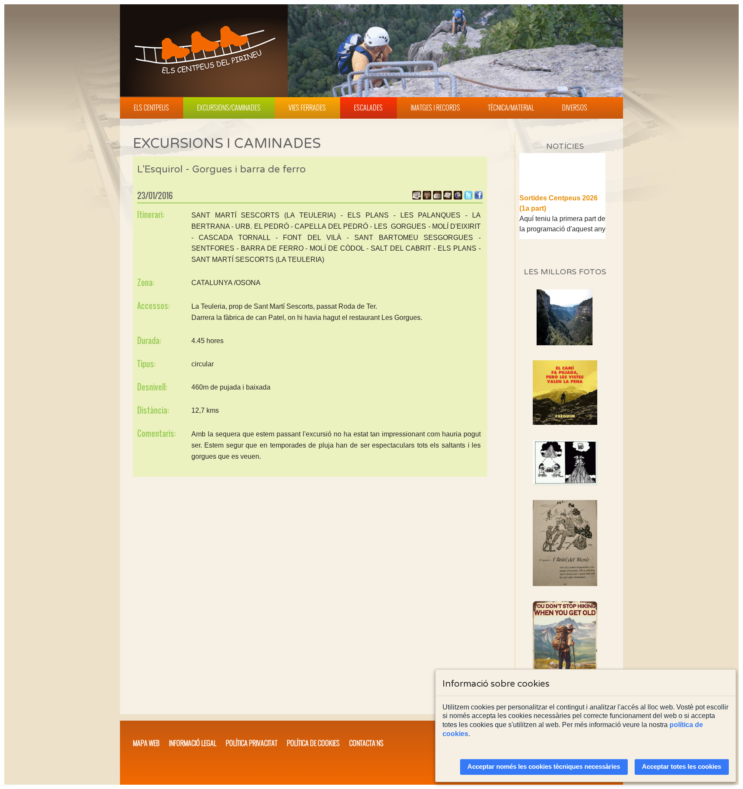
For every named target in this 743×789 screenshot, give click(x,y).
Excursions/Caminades (229, 107)
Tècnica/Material (511, 107)
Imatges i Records (435, 107)
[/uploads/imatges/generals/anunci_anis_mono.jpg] (565, 543)
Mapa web (146, 743)
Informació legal (192, 743)
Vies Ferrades (307, 107)
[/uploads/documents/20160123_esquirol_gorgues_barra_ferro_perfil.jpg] (437, 197)
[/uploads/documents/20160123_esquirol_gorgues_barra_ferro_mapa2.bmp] (447, 197)
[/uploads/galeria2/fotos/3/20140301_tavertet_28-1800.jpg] (565, 343)
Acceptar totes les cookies (681, 766)
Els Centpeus (151, 107)
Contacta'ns (366, 743)
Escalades (368, 107)
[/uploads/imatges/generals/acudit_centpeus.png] (565, 462)
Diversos (574, 107)
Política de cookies (313, 743)
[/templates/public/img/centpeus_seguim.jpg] (565, 392)
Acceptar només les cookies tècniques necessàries (543, 766)
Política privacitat (251, 743)
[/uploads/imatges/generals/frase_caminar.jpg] (565, 649)
